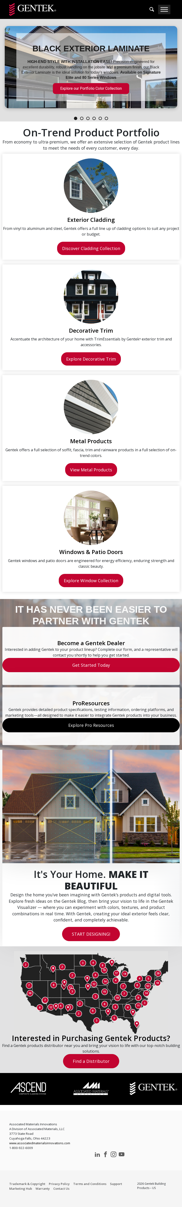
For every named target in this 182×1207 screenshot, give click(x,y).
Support (116, 1184)
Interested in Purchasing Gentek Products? (91, 1038)
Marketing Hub (20, 1188)
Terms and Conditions (89, 1184)
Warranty (43, 1188)
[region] (91, 70)
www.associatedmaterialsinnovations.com (39, 1143)
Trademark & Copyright (27, 1184)
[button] (91, 67)
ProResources (91, 703)
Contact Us (61, 1188)
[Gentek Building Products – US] (32, 9)
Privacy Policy (59, 1184)
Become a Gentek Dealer (91, 643)
